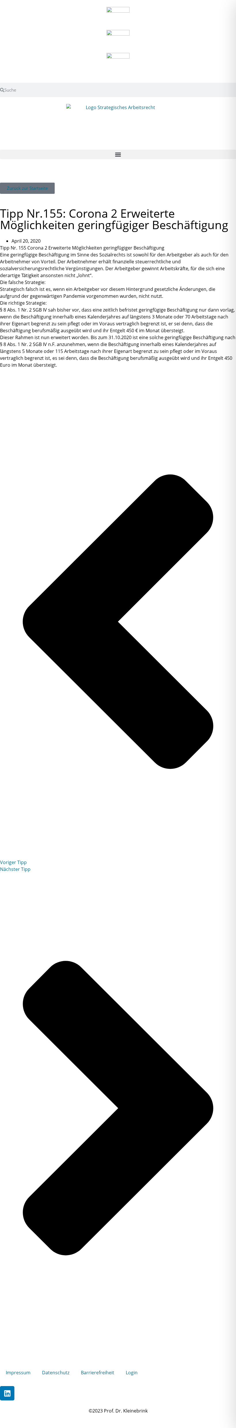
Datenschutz (55, 1372)
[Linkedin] (7, 1393)
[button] (118, 154)
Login (132, 1372)
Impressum (18, 1372)
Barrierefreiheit (97, 1372)
